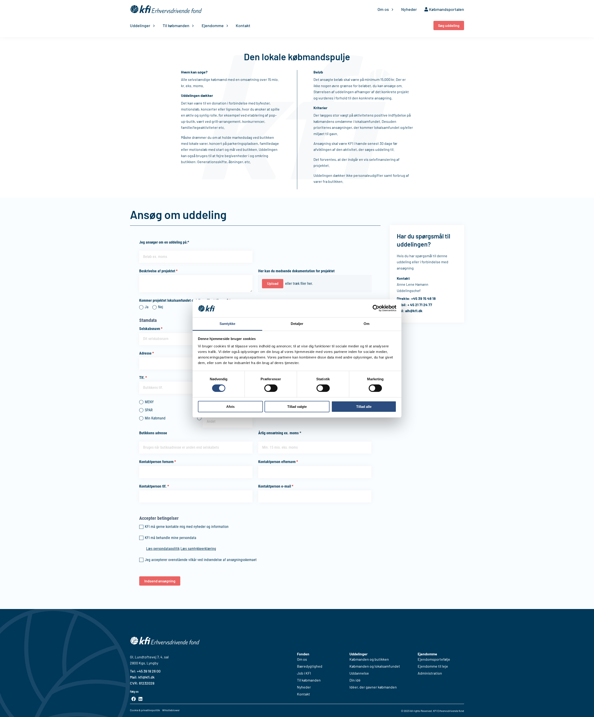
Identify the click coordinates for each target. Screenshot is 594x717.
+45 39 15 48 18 (423, 298)
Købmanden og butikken (369, 659)
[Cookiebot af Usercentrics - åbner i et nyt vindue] (376, 308)
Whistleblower (171, 710)
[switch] (271, 388)
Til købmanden (176, 25)
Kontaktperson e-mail (282, 486)
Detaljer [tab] (297, 324)
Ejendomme (213, 25)
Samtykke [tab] (228, 324)
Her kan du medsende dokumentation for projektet (296, 271)
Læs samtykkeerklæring (198, 548)
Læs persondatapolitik (163, 548)
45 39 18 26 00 (150, 671)
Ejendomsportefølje (434, 659)
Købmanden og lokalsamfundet (374, 666)
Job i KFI (304, 673)
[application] (391, 9)
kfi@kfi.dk (146, 677)
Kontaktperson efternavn (285, 462)
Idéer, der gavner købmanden (373, 687)
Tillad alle (363, 407)
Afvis (230, 407)
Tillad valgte (297, 407)
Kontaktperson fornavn (164, 462)
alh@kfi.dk (414, 310)
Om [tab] (366, 324)
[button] (448, 25)
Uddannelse (359, 673)
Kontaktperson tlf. (161, 486)
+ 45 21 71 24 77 (419, 304)
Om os (383, 9)
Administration (430, 673)
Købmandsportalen (446, 9)
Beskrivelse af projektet (165, 271)
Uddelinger (140, 25)
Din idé (355, 680)
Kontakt (243, 25)
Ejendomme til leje (433, 666)
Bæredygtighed (309, 666)
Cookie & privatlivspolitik (145, 710)
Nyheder (409, 9)
